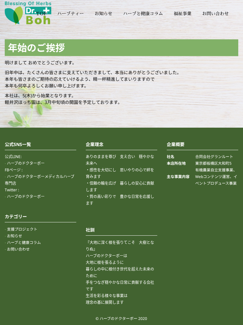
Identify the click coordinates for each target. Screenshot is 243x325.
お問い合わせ (215, 13)
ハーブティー (70, 13)
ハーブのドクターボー (26, 163)
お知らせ (103, 13)
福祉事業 (182, 13)
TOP (41, 13)
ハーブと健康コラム (143, 13)
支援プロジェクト (22, 229)
